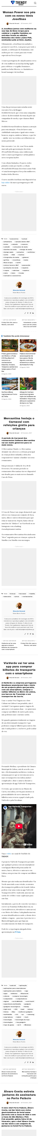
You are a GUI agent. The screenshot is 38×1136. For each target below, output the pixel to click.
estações (20, 252)
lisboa (6, 1011)
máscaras (7, 596)
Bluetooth (24, 993)
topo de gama (9, 1025)
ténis (13, 273)
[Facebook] (27, 313)
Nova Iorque (8, 262)
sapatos (26, 270)
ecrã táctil (30, 1001)
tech (26, 1017)
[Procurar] (35, 3)
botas (6, 244)
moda (26, 260)
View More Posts (19, 292)
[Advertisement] (19, 90)
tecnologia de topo (22, 1019)
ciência (6, 996)
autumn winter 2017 (23, 241)
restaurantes (28, 596)
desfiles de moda (10, 249)
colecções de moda (21, 247)
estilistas (31, 252)
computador (8, 998)
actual (24, 238)
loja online (6, 182)
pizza (17, 596)
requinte (25, 267)
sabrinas (16, 270)
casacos (25, 244)
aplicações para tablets (12, 991)
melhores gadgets (25, 1011)
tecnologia (8, 1019)
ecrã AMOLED (17, 1001)
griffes (6, 260)
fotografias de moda (11, 257)
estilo (6, 254)
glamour (26, 257)
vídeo (9, 854)
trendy (21, 273)
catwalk (7, 247)
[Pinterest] (30, 313)
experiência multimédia (12, 1004)
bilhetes (14, 993)
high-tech (7, 1009)
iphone (30, 1009)
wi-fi (19, 1025)
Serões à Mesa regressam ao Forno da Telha (9, 394)
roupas (6, 270)
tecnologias (8, 1022)
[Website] (25, 313)
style (6, 273)
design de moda (26, 249)
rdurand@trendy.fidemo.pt (26, 308)
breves (6, 388)
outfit (18, 262)
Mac (13, 1011)
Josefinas (16, 260)
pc (23, 1014)
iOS (16, 1009)
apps (5, 993)
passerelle (26, 265)
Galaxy (26, 1006)
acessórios (14, 238)
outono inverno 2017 (11, 265)
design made (8, 252)
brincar (13, 593)
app (26, 991)
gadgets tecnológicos (12, 1006)
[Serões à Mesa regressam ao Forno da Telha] (10, 384)
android (13, 985)
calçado (15, 244)
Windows (28, 1025)
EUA (13, 254)
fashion (21, 254)
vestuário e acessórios (12, 275)
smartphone (8, 1017)
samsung (31, 1014)
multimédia (8, 1014)
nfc (17, 1014)
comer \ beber (8, 350)
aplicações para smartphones (15, 988)
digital (6, 1001)
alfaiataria (8, 241)
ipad (22, 1009)
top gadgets (21, 1022)
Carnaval (22, 593)
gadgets (28, 1004)
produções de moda (11, 267)
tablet (19, 1017)
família (32, 593)
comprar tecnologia (20, 996)
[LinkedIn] (33, 313)
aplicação (23, 985)
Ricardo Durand (14, 23)
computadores (21, 998)
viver (23, 388)
